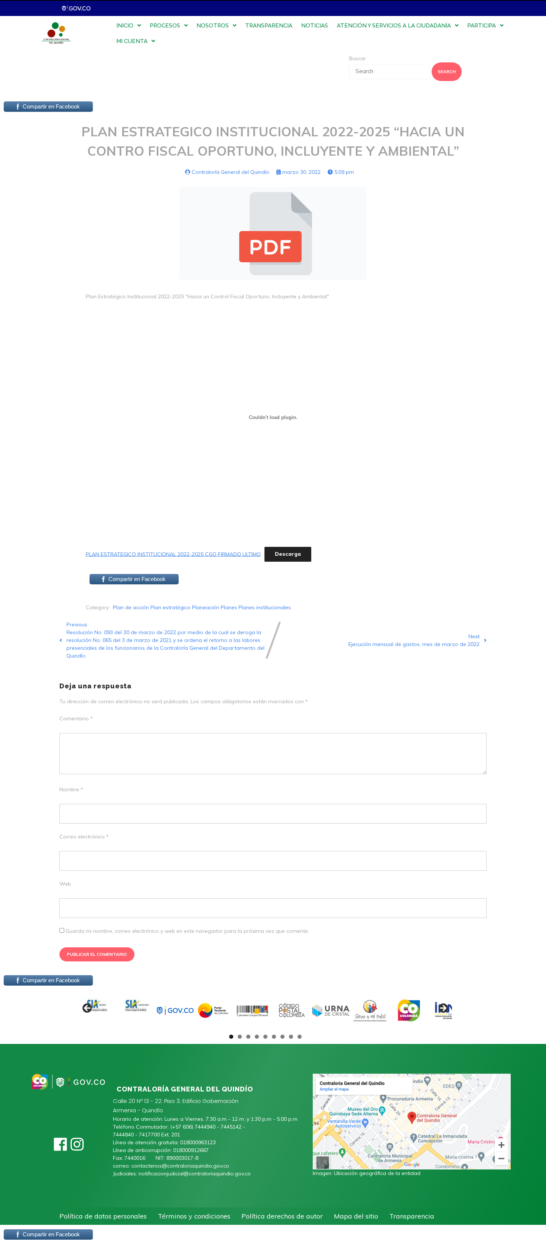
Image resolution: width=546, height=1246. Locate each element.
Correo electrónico (84, 836)
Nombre (71, 789)
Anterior (87, 1008)
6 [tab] (274, 1037)
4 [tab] (257, 1037)
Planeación (206, 607)
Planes (229, 607)
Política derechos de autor (282, 1216)
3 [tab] (248, 1037)
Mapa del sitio (356, 1216)
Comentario (76, 718)
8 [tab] (291, 1037)
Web (65, 883)
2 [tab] (240, 1037)
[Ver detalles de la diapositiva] (97, 1010)
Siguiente (442, 1008)
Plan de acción (131, 607)
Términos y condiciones (194, 1216)
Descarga (288, 554)
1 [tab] (231, 1037)
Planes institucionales (264, 607)
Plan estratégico (171, 607)
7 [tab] (282, 1037)
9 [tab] (300, 1037)
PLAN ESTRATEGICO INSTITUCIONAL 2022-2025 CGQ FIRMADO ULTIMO (173, 554)
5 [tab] (265, 1037)
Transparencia (411, 1216)
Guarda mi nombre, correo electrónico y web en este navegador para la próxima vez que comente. (187, 931)
